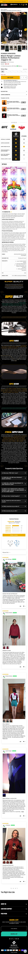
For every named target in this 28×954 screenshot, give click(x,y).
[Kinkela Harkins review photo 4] (11, 720)
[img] (5, 557)
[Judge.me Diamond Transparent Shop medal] (16, 542)
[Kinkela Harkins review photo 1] (14, 630)
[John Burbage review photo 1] (14, 577)
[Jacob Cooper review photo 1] (14, 773)
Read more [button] (5, 738)
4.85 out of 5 (17, 521)
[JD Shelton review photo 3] (7, 862)
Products (5, 9)
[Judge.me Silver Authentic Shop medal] (10, 542)
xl (17, 71)
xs (2, 71)
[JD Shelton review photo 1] (14, 844)
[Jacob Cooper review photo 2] (4, 795)
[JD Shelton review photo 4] (11, 862)
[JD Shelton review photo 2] (4, 862)
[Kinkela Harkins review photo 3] (7, 647)
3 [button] (15, 888)
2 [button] (13, 888)
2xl (22, 71)
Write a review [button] (14, 535)
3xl (25, 71)
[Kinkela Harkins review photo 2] (4, 647)
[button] (3, 62)
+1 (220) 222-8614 (14, 948)
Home (2, 9)
